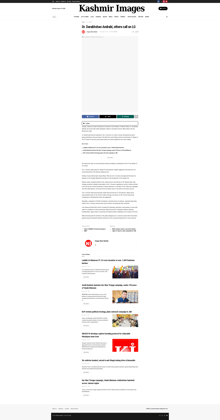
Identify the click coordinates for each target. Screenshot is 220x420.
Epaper (164, 8)
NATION (105, 16)
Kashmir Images (59, 415)
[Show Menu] (53, 1)
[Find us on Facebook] (158, 1)
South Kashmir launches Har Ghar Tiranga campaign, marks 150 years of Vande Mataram (107, 150)
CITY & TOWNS (85, 16)
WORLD (110, 16)
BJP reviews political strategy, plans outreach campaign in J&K (100, 153)
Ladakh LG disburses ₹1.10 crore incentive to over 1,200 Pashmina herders (103, 147)
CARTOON (140, 16)
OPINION (122, 16)
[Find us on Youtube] (166, 1)
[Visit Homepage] (112, 8)
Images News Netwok (92, 31)
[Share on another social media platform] (136, 116)
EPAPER (147, 16)
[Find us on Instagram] (164, 1)
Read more (87, 277)
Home (83, 22)
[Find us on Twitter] (161, 1)
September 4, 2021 (104, 31)
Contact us (63, 1)
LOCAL (92, 16)
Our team (69, 1)
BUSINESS (98, 16)
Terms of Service (76, 1)
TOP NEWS (76, 16)
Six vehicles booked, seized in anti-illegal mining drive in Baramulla (108, 360)
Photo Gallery (132, 16)
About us (58, 1)
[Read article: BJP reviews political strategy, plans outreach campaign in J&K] (125, 320)
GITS (70, 415)
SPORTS (116, 16)
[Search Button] (167, 16)
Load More (110, 157)
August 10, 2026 (86, 266)
